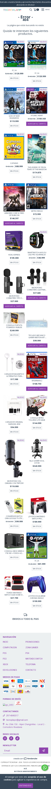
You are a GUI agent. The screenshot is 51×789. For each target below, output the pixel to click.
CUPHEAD (14, 163)
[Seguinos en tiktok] (17, 738)
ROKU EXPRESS (14, 255)
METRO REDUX (37, 211)
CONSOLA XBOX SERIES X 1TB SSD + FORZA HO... (14, 552)
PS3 (5, 659)
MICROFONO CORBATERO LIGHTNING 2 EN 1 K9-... (37, 289)
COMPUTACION (10, 647)
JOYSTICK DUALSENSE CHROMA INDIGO (36, 597)
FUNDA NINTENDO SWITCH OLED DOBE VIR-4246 (14, 594)
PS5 (5, 653)
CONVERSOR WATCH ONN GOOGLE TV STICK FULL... (14, 517)
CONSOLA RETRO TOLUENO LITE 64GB (37, 419)
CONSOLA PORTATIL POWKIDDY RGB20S (14, 326)
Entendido (25, 785)
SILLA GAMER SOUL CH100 (36, 462)
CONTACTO (31, 670)
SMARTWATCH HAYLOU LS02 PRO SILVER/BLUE (36, 253)
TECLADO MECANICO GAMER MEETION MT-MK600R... (36, 336)
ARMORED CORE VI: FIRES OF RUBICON (14, 214)
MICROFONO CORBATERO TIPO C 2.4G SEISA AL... (14, 297)
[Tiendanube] (25, 759)
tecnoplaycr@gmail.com (17, 720)
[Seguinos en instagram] (5, 738)
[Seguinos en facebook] (11, 738)
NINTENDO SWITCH (34, 659)
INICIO (5, 642)
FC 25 (37, 561)
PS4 (27, 653)
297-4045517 (12, 715)
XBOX (5, 664)
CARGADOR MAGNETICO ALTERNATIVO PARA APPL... (14, 375)
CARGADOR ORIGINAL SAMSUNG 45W (14, 423)
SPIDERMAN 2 (37, 381)
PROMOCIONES (32, 642)
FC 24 (14, 70)
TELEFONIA (31, 664)
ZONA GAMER (32, 647)
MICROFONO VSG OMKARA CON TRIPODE (14, 482)
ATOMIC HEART (37, 115)
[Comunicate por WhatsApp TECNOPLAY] (44, 768)
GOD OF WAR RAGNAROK (14, 117)
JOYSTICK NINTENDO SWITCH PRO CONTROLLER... (37, 517)
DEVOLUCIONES (10, 670)
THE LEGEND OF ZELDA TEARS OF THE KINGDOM (37, 168)
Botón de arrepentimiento (25, 771)
